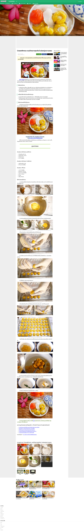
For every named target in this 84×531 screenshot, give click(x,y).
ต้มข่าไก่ (1, 516)
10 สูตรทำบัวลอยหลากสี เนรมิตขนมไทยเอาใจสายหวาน (27, 431)
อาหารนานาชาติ (22, 3)
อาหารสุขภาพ (15, 3)
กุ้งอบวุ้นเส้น (2, 517)
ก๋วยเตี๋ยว (1, 507)
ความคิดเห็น (39, 54)
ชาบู (1, 523)
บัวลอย (20, 474)
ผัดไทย (1, 512)
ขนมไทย (32, 474)
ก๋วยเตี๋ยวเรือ (2, 511)
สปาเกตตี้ (1, 527)
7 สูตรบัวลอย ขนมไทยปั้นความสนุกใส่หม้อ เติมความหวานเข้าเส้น (29, 427)
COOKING (12, 1)
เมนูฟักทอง (26, 474)
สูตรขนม (29, 3)
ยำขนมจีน (1, 515)
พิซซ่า (1, 522)
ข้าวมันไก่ (1, 510)
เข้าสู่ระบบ (80, 1)
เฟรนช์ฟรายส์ (2, 526)
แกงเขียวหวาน (2, 518)
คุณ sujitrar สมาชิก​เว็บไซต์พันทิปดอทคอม (35, 138)
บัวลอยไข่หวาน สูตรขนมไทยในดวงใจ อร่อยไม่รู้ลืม (27, 428)
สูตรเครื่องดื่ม (36, 3)
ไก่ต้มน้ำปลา (2, 513)
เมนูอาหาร (8, 3)
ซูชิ (0, 528)
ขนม (34, 420)
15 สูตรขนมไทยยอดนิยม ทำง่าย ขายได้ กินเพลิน (26, 432)
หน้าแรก (3, 3)
